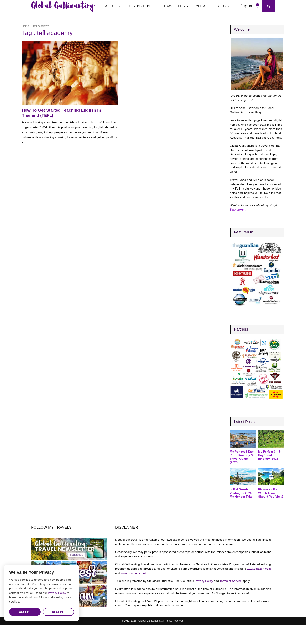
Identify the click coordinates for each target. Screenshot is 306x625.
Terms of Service (231, 581)
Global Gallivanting (62, 6)
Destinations (140, 6)
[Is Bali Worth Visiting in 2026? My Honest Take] (243, 477)
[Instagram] (246, 6)
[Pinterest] (251, 6)
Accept (25, 612)
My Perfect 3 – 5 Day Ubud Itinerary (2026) (269, 455)
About (111, 6)
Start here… (238, 209)
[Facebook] (242, 6)
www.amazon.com (259, 568)
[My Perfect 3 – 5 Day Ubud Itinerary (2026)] (271, 439)
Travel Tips (174, 6)
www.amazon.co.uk (133, 573)
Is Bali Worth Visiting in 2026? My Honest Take (242, 493)
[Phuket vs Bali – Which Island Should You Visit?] (271, 477)
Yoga (200, 6)
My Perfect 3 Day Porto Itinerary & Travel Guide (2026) (242, 457)
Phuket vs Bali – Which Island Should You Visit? (271, 493)
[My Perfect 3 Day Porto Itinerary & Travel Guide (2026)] (243, 439)
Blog (221, 6)
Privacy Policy (204, 581)
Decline (58, 612)
